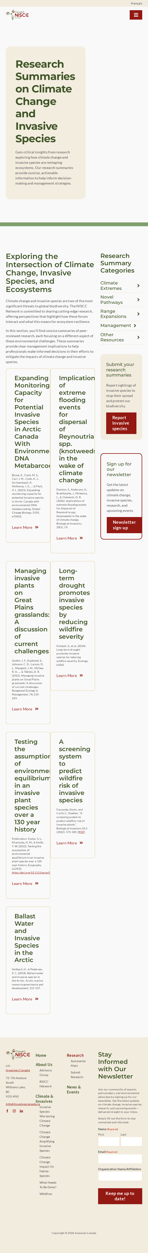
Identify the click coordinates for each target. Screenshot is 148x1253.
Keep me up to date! (120, 1196)
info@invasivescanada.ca (23, 1104)
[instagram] (14, 1110)
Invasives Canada (18, 1070)
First (101, 1134)
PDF (81, 832)
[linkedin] (21, 1110)
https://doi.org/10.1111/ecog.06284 (34, 872)
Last (123, 1134)
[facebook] (7, 1110)
